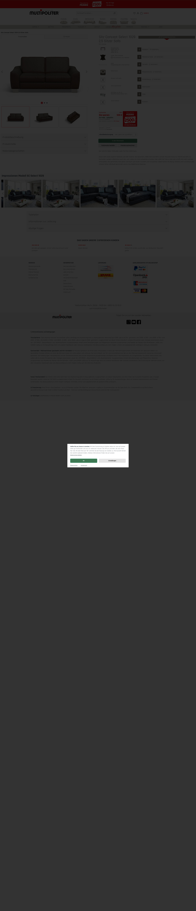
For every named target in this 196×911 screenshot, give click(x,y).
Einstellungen (112, 461)
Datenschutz (73, 465)
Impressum (84, 465)
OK (84, 461)
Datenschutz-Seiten (76, 455)
